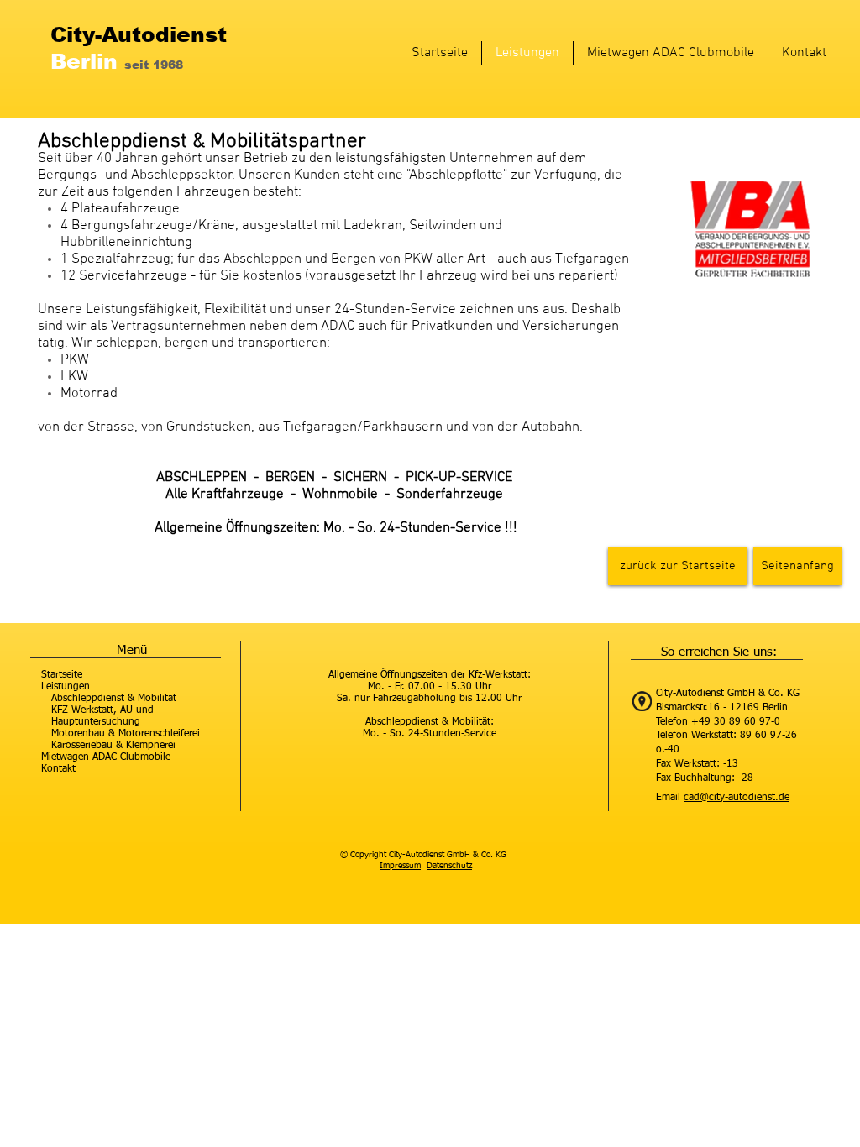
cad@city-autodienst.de (736, 798)
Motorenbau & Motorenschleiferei (125, 734)
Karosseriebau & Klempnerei (113, 746)
